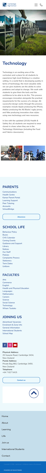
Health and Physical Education (16, 288)
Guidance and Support (12, 243)
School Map (8, 333)
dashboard (18, 464)
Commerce (7, 282)
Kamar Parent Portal (11, 197)
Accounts (6, 206)
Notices (6, 249)
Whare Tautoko (9, 308)
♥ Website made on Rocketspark (32, 464)
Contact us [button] (21, 380)
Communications (10, 191)
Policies (6, 255)
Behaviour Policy (10, 232)
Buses (5, 234)
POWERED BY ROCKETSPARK (13, 470)
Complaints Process (11, 257)
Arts (4, 279)
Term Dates (8, 263)
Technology (8, 305)
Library (6, 246)
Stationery (7, 260)
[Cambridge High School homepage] (17, 5)
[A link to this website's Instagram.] (10, 345)
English (6, 285)
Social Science (9, 302)
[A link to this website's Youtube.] (15, 345)
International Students (12, 330)
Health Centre (9, 194)
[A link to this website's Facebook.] (5, 345)
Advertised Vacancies (12, 322)
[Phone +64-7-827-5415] (41, 4)
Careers (6, 296)
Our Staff (6, 252)
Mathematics (8, 294)
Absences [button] (21, 217)
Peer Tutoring (8, 203)
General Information (11, 327)
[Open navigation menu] (36, 4)
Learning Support (10, 200)
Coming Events (9, 240)
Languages (7, 291)
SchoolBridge (8, 209)
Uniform (6, 266)
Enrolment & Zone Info (12, 324)
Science (6, 299)
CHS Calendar (9, 237)
